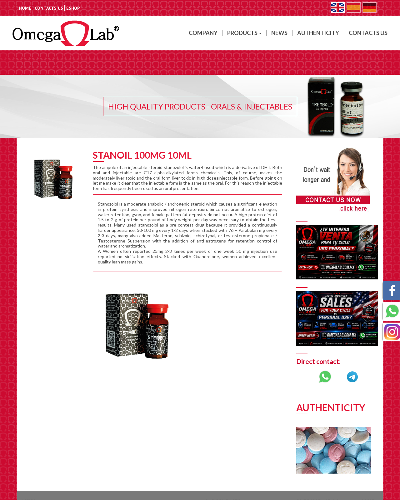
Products (242, 33)
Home (25, 8)
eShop (73, 8)
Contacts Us (49, 8)
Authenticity (318, 33)
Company (203, 33)
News (279, 33)
